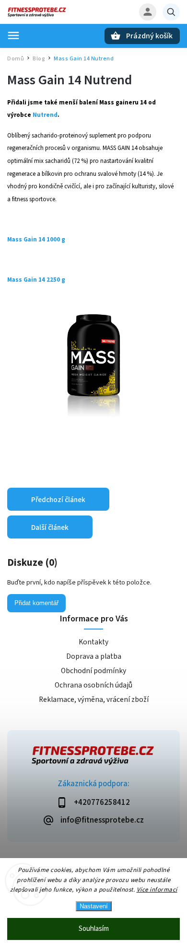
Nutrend (45, 115)
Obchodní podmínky (93, 670)
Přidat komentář (36, 603)
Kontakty (93, 642)
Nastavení (94, 906)
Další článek (50, 527)
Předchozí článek (58, 499)
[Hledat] (171, 12)
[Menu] (13, 35)
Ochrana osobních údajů (93, 685)
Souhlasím (94, 929)
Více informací (157, 889)
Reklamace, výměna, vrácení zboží (94, 699)
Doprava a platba (93, 656)
